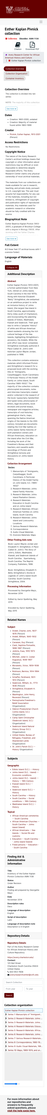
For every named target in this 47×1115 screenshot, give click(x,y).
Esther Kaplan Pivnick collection (19, 1010)
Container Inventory (15, 78)
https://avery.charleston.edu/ (20, 957)
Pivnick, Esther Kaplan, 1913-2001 (25, 134)
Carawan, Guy (18, 642)
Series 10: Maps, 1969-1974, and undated (26, 1050)
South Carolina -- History (23, 795)
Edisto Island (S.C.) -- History (25, 769)
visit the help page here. (21, 1110)
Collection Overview (15, 69)
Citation (17, 49)
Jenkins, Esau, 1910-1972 (23, 651)
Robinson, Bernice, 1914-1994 (25, 671)
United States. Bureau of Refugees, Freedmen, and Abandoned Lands (23, 738)
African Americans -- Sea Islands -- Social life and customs (23, 833)
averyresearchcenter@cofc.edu (24, 974)
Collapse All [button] (12, 267)
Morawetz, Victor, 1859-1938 (25, 665)
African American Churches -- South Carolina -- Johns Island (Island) (25, 824)
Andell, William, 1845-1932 (24, 636)
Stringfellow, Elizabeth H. (23, 688)
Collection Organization (16, 73)
